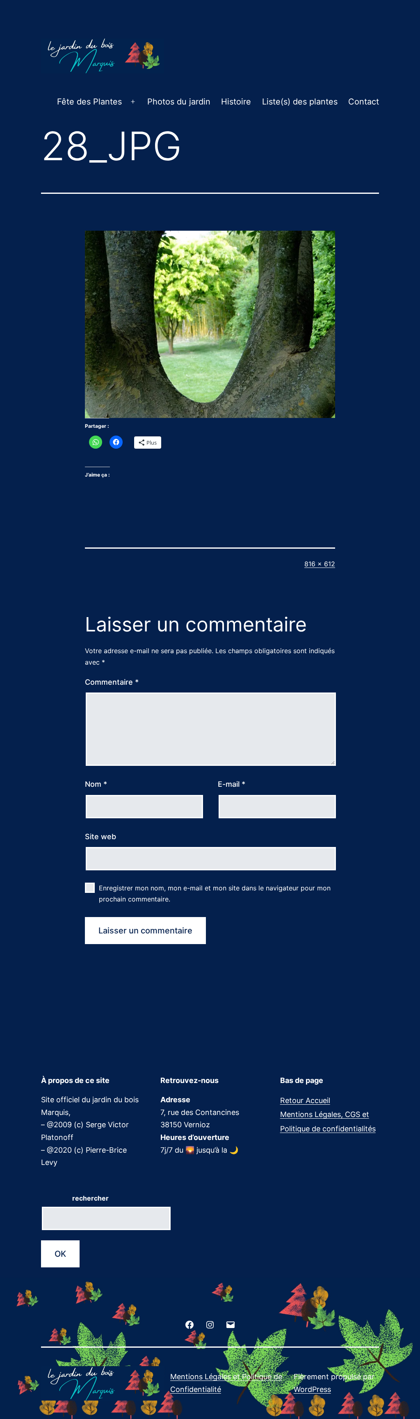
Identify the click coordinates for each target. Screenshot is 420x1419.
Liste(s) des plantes (300, 102)
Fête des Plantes (89, 102)
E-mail (231, 784)
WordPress (312, 1389)
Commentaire (112, 682)
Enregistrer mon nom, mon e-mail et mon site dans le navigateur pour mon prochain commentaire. (215, 893)
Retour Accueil (305, 1100)
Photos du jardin (178, 102)
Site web (100, 836)
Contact (363, 102)
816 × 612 (319, 564)
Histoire (236, 102)
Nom (96, 784)
